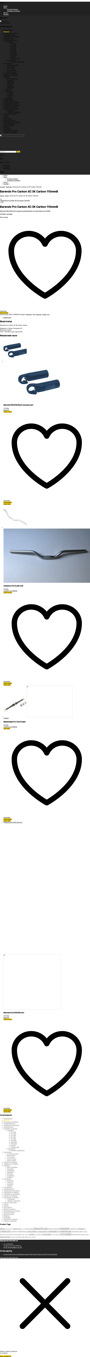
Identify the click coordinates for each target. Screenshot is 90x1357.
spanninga (5, 1237)
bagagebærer (9, 1229)
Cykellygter (7, 90)
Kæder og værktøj (9, 120)
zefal (33, 1237)
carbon (44, 314)
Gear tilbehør (8, 119)
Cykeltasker (11, 110)
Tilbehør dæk (15, 58)
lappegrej (10, 1234)
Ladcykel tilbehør (9, 124)
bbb (26, 1229)
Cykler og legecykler (10, 114)
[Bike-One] (4, 21)
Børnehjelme (11, 67)
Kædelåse (10, 84)
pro (48, 314)
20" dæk (13, 43)
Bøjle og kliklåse (12, 78)
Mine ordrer (33, 1254)
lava (15, 1234)
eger (85, 1231)
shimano (78, 1234)
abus (2, 1228)
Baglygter (10, 92)
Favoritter (7, 168)
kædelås (5, 1234)
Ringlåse (10, 85)
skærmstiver (85, 1234)
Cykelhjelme (8, 63)
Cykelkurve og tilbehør (11, 75)
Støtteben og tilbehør (11, 130)
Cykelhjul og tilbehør (10, 73)
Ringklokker (7, 129)
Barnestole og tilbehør (11, 33)
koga (1, 1234)
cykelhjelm (73, 1229)
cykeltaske (75, 1231)
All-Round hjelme (13, 65)
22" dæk (13, 45)
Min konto (7, 165)
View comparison (5, 1356)
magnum (19, 1234)
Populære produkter (13, 11)
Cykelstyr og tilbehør (10, 107)
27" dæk (13, 50)
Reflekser (7, 127)
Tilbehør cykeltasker (13, 112)
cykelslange (65, 1231)
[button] (1, 199)
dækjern (81, 1231)
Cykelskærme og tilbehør (12, 105)
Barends (6, 31)
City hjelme (11, 68)
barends (38, 314)
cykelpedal (14, 1231)
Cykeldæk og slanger (10, 40)
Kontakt (6, 14)
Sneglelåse (10, 87)
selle (73, 1234)
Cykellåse (7, 77)
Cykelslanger (11, 60)
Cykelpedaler (8, 99)
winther (30, 1237)
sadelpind (57, 1234)
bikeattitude (41, 1228)
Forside (2, 187)
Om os (6, 13)
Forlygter (10, 94)
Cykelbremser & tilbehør (11, 37)
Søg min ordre (42, 1254)
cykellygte (5, 1231)
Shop (5, 8)
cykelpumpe (21, 1231)
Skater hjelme (11, 72)
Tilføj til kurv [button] (8, 412)
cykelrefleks (31, 1231)
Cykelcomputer (9, 38)
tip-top (24, 1237)
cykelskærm (53, 1231)
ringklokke (46, 1234)
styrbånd (13, 1237)
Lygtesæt (10, 95)
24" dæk (13, 47)
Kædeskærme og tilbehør (12, 122)
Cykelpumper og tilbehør (12, 102)
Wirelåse (9, 89)
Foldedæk (14, 53)
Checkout (7, 167)
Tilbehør (9, 97)
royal (52, 1234)
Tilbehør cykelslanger (18, 62)
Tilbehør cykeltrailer (10, 132)
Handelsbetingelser (22, 1254)
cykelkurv (81, 1229)
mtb (23, 1234)
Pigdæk (13, 57)
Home (5, 6)
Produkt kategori (12, 9)
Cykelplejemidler (9, 100)
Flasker (6, 115)
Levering (6, 1254)
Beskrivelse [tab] (7, 317)
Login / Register (5, 162)
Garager (6, 117)
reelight (39, 1234)
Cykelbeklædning (9, 35)
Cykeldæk (10, 42)
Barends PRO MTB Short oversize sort (12, 211)
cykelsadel (42, 1231)
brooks (50, 1229)
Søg (18, 151)
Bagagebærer (8, 30)
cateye (55, 1229)
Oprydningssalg (9, 125)
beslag (30, 1229)
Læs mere (7, 728)
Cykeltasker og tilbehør (11, 109)
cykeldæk (64, 1228)
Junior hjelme (11, 70)
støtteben (19, 1237)
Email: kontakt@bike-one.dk (13, 1247)
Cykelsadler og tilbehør (11, 104)
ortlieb (31, 1234)
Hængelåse (11, 82)
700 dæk (13, 52)
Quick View (7, 504)
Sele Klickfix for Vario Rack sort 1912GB (37, 211)
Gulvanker (10, 80)
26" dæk (13, 48)
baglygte (17, 1229)
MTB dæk (14, 55)
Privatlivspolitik (52, 1254)
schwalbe (66, 1234)
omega (26, 1234)
